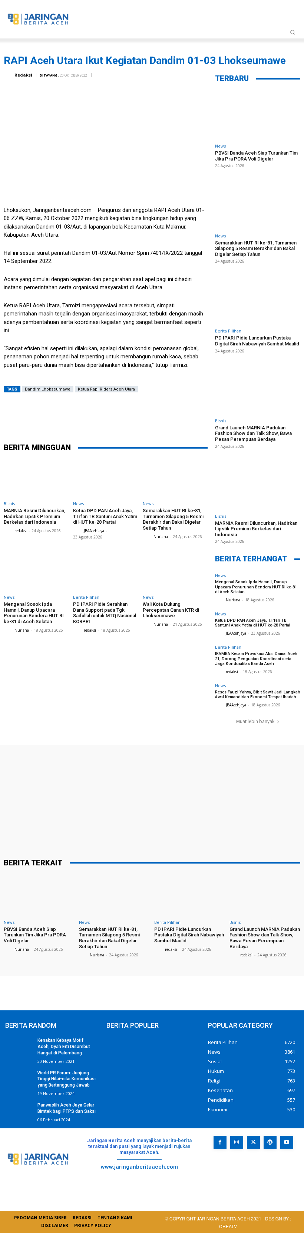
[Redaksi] (8, 75)
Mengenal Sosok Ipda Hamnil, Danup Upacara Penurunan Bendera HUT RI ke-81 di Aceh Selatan (34, 612)
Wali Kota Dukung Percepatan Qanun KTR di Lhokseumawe (171, 609)
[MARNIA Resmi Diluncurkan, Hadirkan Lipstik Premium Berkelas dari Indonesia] (36, 478)
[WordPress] (270, 1142)
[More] (167, 417)
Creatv (247, 1174)
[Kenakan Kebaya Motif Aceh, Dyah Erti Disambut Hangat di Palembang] (19, 1047)
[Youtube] (286, 1142)
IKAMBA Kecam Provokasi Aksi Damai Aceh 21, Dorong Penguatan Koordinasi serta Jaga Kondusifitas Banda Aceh (256, 658)
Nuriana (160, 536)
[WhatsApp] (144, 417)
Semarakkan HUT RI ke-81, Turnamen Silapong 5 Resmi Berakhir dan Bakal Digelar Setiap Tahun (173, 519)
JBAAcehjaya (94, 530)
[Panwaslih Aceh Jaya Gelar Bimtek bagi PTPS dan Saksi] (19, 1111)
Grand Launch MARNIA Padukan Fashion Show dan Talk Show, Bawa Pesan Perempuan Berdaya (253, 433)
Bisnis (9, 503)
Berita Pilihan (86, 597)
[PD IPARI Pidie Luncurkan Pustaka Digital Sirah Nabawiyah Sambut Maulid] (257, 300)
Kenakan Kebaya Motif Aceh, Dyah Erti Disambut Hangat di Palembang (63, 1046)
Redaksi (23, 75)
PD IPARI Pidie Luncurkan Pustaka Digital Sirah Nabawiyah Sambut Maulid (257, 341)
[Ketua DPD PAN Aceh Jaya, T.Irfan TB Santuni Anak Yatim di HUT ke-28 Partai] (105, 478)
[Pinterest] (122, 417)
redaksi (20, 530)
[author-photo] (8, 530)
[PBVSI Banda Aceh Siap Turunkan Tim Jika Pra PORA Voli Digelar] (257, 115)
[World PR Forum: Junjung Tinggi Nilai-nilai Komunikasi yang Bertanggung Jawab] (19, 1079)
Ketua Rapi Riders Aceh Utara (106, 389)
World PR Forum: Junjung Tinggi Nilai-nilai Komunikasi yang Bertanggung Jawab (66, 1079)
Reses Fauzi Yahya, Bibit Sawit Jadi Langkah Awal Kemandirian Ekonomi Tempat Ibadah (257, 694)
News (78, 503)
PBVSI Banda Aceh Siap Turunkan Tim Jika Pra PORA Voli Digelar (256, 156)
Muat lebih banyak (255, 721)
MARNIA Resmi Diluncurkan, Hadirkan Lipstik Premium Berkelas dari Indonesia (34, 516)
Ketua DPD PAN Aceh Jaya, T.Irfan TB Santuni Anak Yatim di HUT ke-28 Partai (105, 516)
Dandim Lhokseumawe (47, 389)
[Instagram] (236, 1142)
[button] (292, 32)
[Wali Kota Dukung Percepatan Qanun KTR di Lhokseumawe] (175, 571)
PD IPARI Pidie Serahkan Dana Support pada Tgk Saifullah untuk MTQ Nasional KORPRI (104, 612)
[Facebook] (78, 417)
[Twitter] (100, 417)
